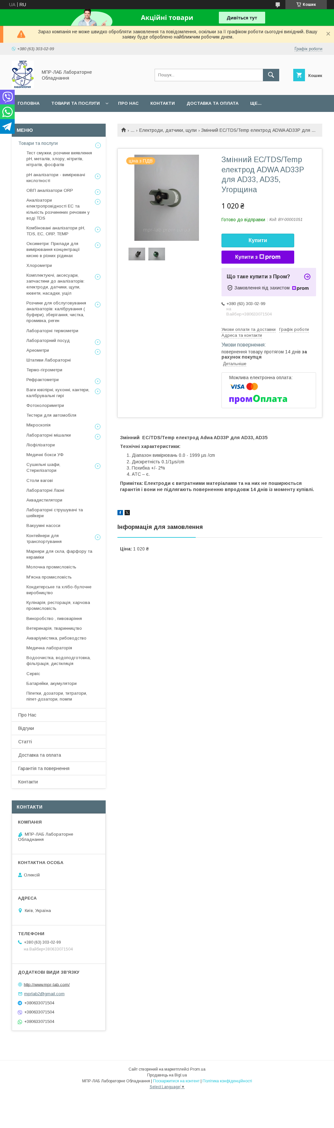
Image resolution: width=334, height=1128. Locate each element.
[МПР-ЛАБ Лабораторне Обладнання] (23, 86)
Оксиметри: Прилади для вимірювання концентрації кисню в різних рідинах (53, 249)
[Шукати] (271, 75)
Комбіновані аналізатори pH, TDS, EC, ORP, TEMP (55, 230)
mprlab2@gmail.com (44, 993)
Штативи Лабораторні (48, 360)
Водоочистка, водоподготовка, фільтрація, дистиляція (58, 660)
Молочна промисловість (51, 566)
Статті (25, 741)
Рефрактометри (42, 379)
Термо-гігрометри (44, 369)
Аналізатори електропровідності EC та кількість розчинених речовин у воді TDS (58, 209)
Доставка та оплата (212, 103)
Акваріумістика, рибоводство (56, 638)
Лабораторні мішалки (48, 435)
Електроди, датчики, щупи (168, 130)
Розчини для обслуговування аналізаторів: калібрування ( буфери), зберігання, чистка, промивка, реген (56, 312)
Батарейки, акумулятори (51, 683)
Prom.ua (197, 1069)
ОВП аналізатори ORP (49, 190)
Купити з (246, 257)
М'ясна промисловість (49, 577)
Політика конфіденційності (227, 1081)
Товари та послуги (75, 103)
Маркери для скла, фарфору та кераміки (59, 554)
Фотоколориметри (45, 405)
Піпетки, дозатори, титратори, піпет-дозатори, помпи (56, 696)
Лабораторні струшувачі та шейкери (54, 512)
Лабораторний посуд (48, 340)
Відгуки (26, 728)
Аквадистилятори (44, 500)
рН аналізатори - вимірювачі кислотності (55, 177)
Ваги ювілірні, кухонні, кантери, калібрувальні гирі (57, 392)
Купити (258, 240)
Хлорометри (39, 265)
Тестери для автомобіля (51, 415)
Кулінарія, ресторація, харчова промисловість (58, 605)
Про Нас (27, 715)
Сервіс (33, 673)
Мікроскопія (38, 425)
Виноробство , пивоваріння (54, 618)
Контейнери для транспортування (44, 538)
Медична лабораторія (49, 647)
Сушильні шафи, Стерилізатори (43, 467)
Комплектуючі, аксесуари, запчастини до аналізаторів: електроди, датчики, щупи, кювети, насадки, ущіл (55, 284)
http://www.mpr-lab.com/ (47, 984)
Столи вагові (39, 480)
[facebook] (120, 513)
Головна (28, 103)
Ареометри (37, 350)
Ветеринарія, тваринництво (54, 628)
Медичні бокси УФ (45, 454)
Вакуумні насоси (43, 525)
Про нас (128, 103)
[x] (127, 513)
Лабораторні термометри (52, 330)
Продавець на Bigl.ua (167, 1075)
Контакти (162, 103)
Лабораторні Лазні (45, 490)
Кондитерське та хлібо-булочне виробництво (58, 589)
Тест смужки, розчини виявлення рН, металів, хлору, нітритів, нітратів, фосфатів (59, 158)
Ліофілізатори (40, 444)
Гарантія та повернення (43, 768)
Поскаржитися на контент (176, 1081)
